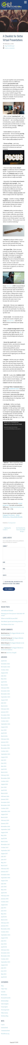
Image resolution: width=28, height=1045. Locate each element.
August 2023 (4, 700)
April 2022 (4, 733)
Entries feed (4, 1027)
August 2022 (4, 727)
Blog (2, 985)
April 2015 (4, 916)
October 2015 (4, 901)
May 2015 (3, 914)
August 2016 (4, 880)
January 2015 (4, 926)
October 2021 (4, 751)
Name (4, 562)
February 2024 (5, 688)
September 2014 (5, 935)
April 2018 (4, 838)
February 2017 (5, 868)
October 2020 (4, 781)
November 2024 (5, 667)
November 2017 (5, 844)
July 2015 (3, 908)
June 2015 (3, 910)
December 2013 (5, 953)
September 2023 (5, 697)
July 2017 (3, 856)
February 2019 (5, 820)
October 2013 (4, 959)
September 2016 (5, 877)
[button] (26, 2)
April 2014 (4, 947)
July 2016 (3, 883)
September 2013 (5, 962)
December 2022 (5, 715)
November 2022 (5, 718)
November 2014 (5, 929)
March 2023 (4, 706)
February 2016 (5, 895)
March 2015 (4, 920)
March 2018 (4, 841)
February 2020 (5, 796)
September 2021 (5, 754)
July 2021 (3, 760)
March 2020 (4, 793)
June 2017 (3, 859)
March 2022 (4, 736)
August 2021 (4, 757)
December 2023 (5, 691)
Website (4, 575)
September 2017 (5, 850)
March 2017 (4, 865)
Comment (5, 546)
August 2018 (4, 832)
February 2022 (5, 739)
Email (4, 569)
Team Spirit (4, 1007)
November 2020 (5, 778)
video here (9, 286)
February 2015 (5, 923)
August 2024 (4, 673)
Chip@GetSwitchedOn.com (16, 507)
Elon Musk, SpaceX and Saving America (12, 621)
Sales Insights (4, 1004)
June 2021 (3, 763)
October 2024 (4, 670)
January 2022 (4, 742)
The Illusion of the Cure (7, 624)
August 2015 (4, 904)
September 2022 (5, 724)
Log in (2, 1024)
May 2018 (3, 835)
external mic (10, 320)
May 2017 (3, 862)
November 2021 (5, 748)
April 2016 (4, 892)
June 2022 (3, 730)
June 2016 (3, 886)
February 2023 (5, 709)
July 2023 (3, 703)
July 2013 (3, 968)
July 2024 (3, 676)
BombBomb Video (14, 388)
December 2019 (5, 802)
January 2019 (4, 823)
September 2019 (5, 811)
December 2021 (5, 745)
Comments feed (5, 1030)
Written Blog (4, 1016)
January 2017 (4, 871)
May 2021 (3, 766)
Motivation (4, 994)
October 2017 (4, 847)
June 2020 (3, 787)
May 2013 (3, 974)
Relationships (4, 1001)
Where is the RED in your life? (9, 618)
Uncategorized (11, 522)
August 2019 (4, 814)
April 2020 (4, 790)
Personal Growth (5, 998)
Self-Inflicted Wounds (7, 610)
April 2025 (4, 661)
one (20, 332)
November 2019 (5, 805)
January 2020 (4, 799)
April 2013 (4, 977)
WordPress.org (5, 1033)
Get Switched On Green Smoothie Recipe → (20, 529)
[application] (14, 441)
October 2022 (4, 721)
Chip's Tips (4, 988)
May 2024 (3, 679)
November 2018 (5, 826)
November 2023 (5, 694)
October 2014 (4, 932)
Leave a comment (10, 48)
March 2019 (4, 817)
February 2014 (5, 950)
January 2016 (4, 898)
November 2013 (5, 956)
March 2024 (4, 685)
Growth (3, 992)
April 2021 (4, 769)
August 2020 (4, 784)
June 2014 (3, 944)
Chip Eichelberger (10, 46)
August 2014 (4, 938)
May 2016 (3, 889)
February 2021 (5, 775)
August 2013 (4, 965)
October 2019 (4, 808)
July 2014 (3, 941)
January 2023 (4, 712)
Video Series (4, 1013)
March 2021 (4, 772)
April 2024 (4, 682)
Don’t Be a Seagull (11, 652)
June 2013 (3, 971)
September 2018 (5, 829)
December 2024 (5, 663)
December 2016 (5, 874)
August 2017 (4, 853)
